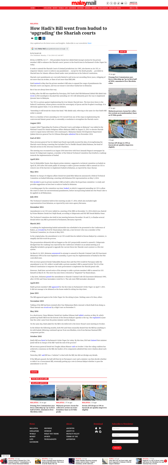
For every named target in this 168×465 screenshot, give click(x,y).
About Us (133, 2)
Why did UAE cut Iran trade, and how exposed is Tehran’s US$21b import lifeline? (120, 462)
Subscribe (117, 448)
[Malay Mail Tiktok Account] (118, 3)
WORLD (61, 8)
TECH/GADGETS (103, 8)
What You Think (115, 8)
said (73, 347)
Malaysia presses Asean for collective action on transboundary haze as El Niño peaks (67, 409)
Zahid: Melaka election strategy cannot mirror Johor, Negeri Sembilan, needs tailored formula (86, 462)
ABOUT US (70, 431)
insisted (37, 83)
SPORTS (94, 8)
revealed (41, 230)
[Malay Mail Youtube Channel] (122, 3)
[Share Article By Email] (32, 39)
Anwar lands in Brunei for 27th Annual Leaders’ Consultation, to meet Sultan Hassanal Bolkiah (19, 462)
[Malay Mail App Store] (96, 429)
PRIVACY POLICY (72, 434)
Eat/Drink (34, 442)
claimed (94, 340)
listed (43, 340)
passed (49, 277)
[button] (67, 49)
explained (96, 318)
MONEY (55, 8)
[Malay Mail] (84, 5)
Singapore (34, 431)
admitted (72, 134)
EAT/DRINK (72, 8)
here (89, 43)
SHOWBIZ (80, 8)
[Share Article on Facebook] (43, 39)
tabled (81, 315)
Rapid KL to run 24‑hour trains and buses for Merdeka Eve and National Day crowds (153, 462)
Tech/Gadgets (50, 439)
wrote (32, 96)
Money (32, 436)
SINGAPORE (48, 8)
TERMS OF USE (72, 436)
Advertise (133, 4)
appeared (55, 287)
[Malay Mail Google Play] (100, 429)
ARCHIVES (70, 428)
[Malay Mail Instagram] (115, 3)
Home (33, 8)
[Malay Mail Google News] (100, 433)
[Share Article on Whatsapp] (36, 39)
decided (36, 182)
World (111, 458)
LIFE (66, 8)
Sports (47, 436)
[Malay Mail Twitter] (111, 3)
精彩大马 (132, 8)
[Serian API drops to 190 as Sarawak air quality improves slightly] (94, 392)
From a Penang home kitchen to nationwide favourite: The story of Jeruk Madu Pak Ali (53, 462)
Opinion (47, 431)
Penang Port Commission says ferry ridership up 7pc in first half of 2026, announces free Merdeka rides (42, 409)
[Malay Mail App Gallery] (96, 433)
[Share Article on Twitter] (39, 39)
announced (56, 253)
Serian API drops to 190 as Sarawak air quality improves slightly (94, 408)
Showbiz (48, 428)
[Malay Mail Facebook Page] (107, 3)
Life (31, 439)
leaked (66, 188)
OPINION (87, 8)
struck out (48, 307)
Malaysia (11, 458)
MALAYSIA (39, 8)
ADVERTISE (70, 439)
